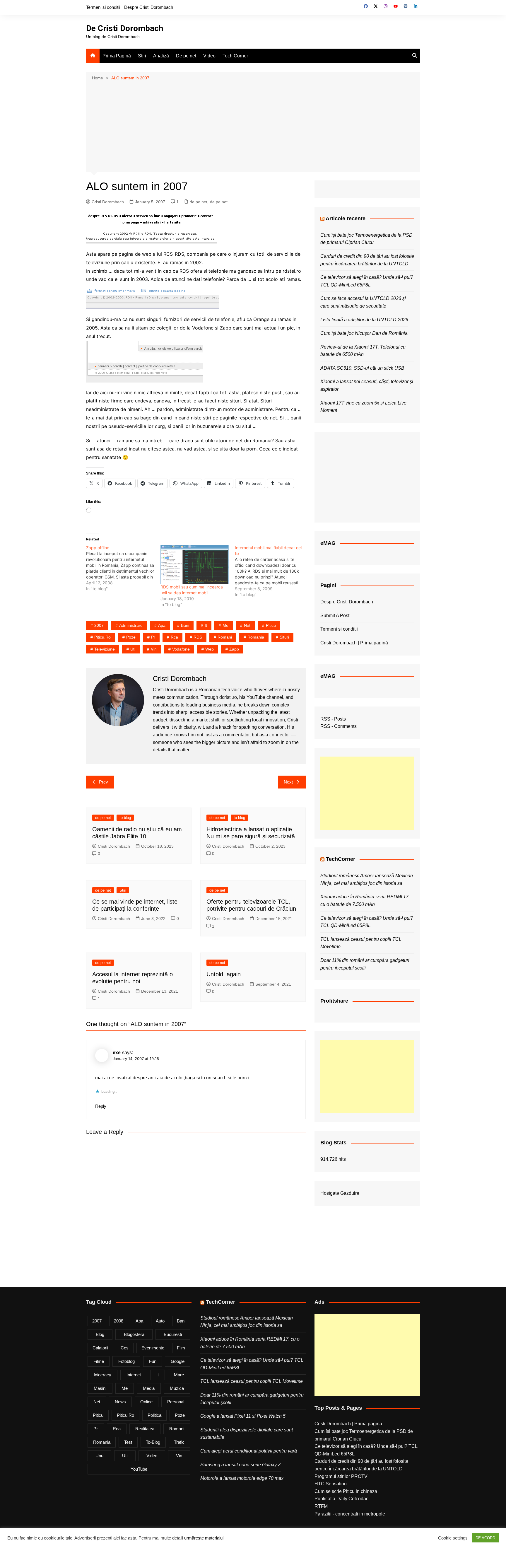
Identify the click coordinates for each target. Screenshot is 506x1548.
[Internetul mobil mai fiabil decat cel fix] (272, 571)
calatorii (100, 1347)
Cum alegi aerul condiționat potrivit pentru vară (248, 1450)
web (209, 649)
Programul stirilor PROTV (340, 1476)
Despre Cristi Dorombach (148, 7)
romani (225, 637)
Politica (154, 1415)
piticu (271, 625)
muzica (177, 1388)
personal (175, 1401)
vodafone (181, 649)
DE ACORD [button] (485, 1538)
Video (209, 55)
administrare (131, 625)
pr (153, 637)
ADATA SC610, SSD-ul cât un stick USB (362, 368)
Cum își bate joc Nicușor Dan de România (364, 333)
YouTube (139, 1469)
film (181, 1347)
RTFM (321, 1506)
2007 (99, 625)
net (247, 625)
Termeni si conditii (103, 7)
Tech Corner (235, 55)
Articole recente (345, 218)
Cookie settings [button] (453, 1538)
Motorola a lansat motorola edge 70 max (241, 1478)
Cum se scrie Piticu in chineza (345, 1491)
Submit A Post (334, 615)
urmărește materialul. (204, 1538)
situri (284, 637)
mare (179, 1374)
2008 (118, 1320)
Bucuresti (173, 1334)
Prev (103, 781)
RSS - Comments (338, 726)
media (149, 1388)
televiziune (104, 649)
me (225, 625)
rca (174, 637)
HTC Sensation (330, 1483)
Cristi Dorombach (108, 201)
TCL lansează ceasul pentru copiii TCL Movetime (251, 1381)
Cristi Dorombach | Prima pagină (354, 642)
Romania (255, 637)
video (151, 1455)
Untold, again (223, 974)
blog (100, 1334)
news (120, 1401)
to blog (125, 817)
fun (152, 1361)
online (146, 1401)
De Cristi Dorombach (124, 28)
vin (154, 649)
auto (160, 1320)
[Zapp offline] (123, 568)
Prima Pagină (116, 55)
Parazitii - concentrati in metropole (349, 1513)
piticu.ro (102, 637)
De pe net (186, 55)
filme (98, 1361)
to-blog (153, 1442)
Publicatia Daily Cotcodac (341, 1498)
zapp (234, 649)
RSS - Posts (333, 718)
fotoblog (126, 1361)
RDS (198, 637)
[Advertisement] (253, 126)
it (206, 625)
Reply (100, 1106)
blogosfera (134, 1334)
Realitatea (144, 1428)
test (128, 1442)
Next (288, 781)
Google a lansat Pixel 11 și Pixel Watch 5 (243, 1416)
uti (132, 649)
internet (133, 1374)
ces (125, 1347)
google (177, 1361)
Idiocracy (102, 1374)
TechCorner (340, 859)
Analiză (161, 55)
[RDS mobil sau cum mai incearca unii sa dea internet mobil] (194, 564)
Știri (142, 55)
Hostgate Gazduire (339, 1193)
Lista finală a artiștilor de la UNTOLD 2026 (364, 319)
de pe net (198, 201)
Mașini (100, 1388)
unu (99, 1455)
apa (161, 625)
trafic (179, 1442)
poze (131, 637)
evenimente (152, 1347)
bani (185, 625)
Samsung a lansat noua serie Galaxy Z (240, 1464)
